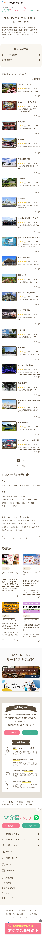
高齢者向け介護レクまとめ (31, 620)
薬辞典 (9, 851)
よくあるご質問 (8, 888)
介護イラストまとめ (9, 620)
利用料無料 (35, 527)
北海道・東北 (7, 485)
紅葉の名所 (15, 527)
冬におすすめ (19, 520)
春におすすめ (12, 517)
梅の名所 (25, 527)
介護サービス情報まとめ (10, 572)
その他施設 (13, 506)
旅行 (3, 517)
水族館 (11, 503)
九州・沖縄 (35, 485)
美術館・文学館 (20, 496)
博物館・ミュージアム (10, 499)
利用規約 (33, 914)
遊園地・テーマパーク (29, 499)
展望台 (4, 506)
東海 (21, 485)
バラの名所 (6, 524)
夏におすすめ (25, 517)
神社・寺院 (20, 503)
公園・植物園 (7, 496)
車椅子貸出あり (7, 530)
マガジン (10, 871)
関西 (27, 485)
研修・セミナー (12, 858)
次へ (18, 466)
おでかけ (10, 864)
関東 (15, 485)
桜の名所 (30, 520)
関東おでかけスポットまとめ (31, 573)
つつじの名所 (30, 524)
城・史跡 (30, 503)
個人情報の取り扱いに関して (15, 914)
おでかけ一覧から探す (13, 474)
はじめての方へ (8, 878)
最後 (24, 466)
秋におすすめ (7, 520)
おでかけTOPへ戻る (21, 538)
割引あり (19, 530)
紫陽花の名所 (17, 524)
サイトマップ (7, 898)
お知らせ (5, 893)
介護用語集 (6, 883)
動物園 (4, 503)
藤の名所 (5, 527)
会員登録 (25, 10)
